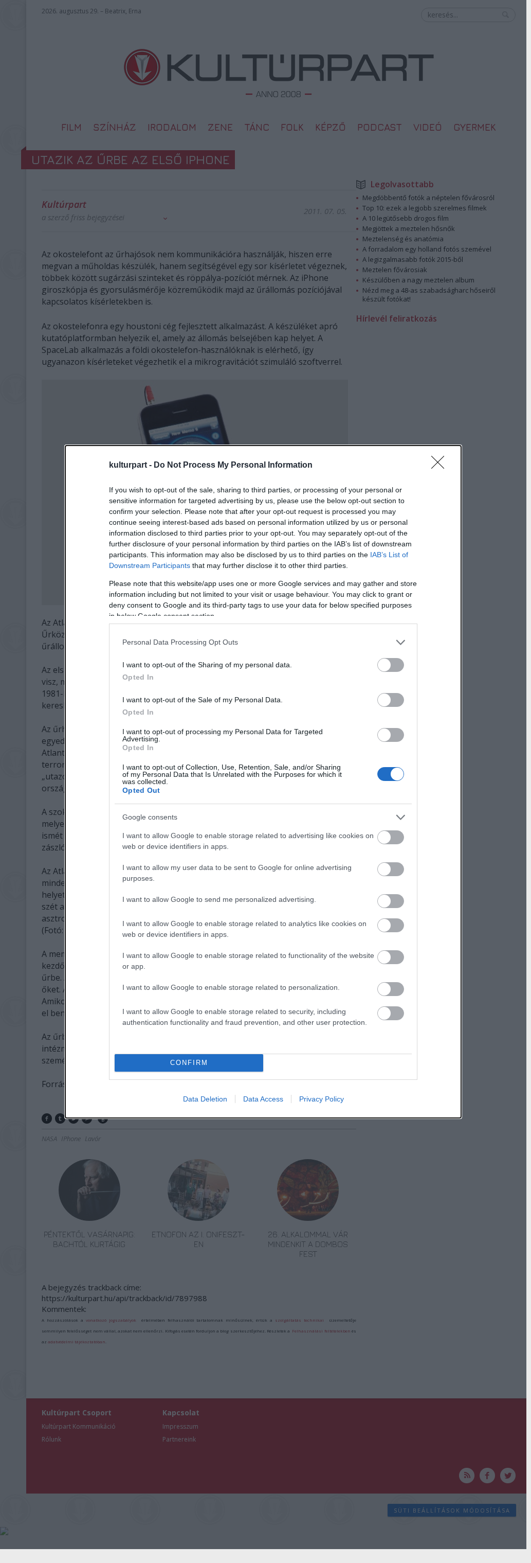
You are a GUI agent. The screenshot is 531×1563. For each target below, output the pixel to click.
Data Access (263, 1099)
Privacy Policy (321, 1099)
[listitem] (263, 642)
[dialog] (263, 782)
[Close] (441, 465)
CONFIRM (189, 1063)
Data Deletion (205, 1099)
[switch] (390, 665)
